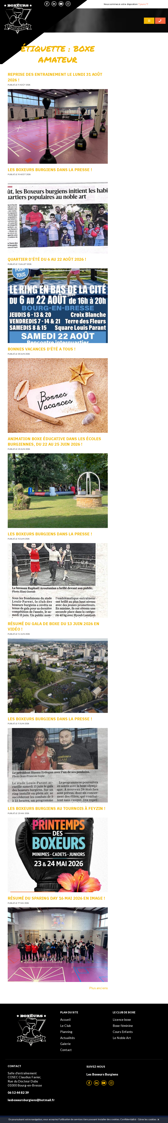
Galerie (65, 1044)
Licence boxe (122, 1019)
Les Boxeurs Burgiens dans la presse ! (50, 169)
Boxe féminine (123, 1025)
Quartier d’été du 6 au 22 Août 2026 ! (47, 259)
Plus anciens (98, 988)
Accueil (65, 1019)
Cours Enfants (123, 1032)
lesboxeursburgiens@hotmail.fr (31, 1100)
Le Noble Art (122, 1038)
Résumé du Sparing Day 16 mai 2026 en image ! (56, 898)
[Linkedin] (54, 3)
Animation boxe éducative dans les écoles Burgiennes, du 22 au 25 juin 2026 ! (54, 441)
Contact (66, 1050)
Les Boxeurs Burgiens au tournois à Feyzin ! (56, 808)
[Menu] (149, 21)
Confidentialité (128, 1119)
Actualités (67, 1038)
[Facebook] (46, 3)
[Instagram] (68, 3)
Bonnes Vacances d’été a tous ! (41, 349)
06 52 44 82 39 (18, 1092)
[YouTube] (61, 3)
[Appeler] (160, 21)
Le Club (65, 1025)
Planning (66, 1032)
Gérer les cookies (147, 1119)
